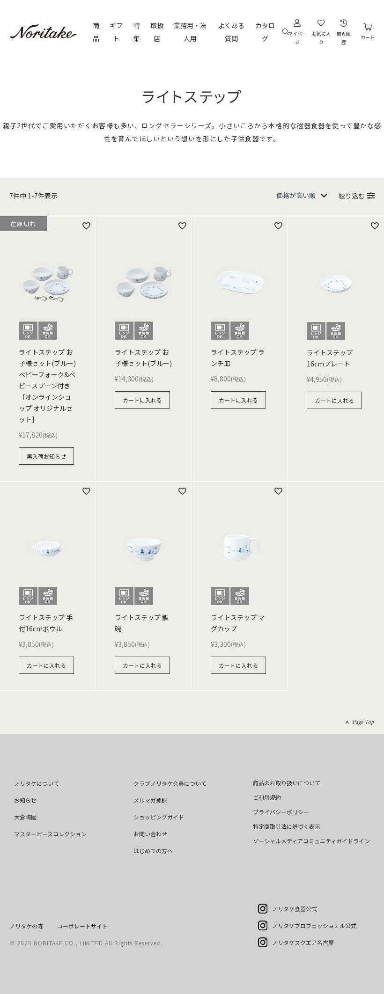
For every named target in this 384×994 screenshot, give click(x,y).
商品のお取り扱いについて (286, 783)
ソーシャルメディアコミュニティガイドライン (311, 841)
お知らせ (25, 800)
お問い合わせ (150, 834)
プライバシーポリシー (281, 812)
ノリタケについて (36, 783)
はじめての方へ (153, 851)
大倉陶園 (25, 817)
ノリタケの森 (26, 926)
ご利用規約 (267, 797)
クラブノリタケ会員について (170, 783)
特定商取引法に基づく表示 (286, 826)
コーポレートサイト (82, 926)
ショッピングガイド (158, 817)
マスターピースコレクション (50, 834)
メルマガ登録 (150, 800)
